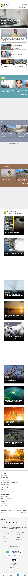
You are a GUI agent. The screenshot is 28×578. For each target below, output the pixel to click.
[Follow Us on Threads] (16, 523)
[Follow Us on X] (20, 523)
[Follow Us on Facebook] (3, 523)
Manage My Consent (6, 484)
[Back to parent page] (2, 6)
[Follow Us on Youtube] (10, 523)
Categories (22, 7)
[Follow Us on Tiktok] (13, 523)
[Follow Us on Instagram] (6, 523)
